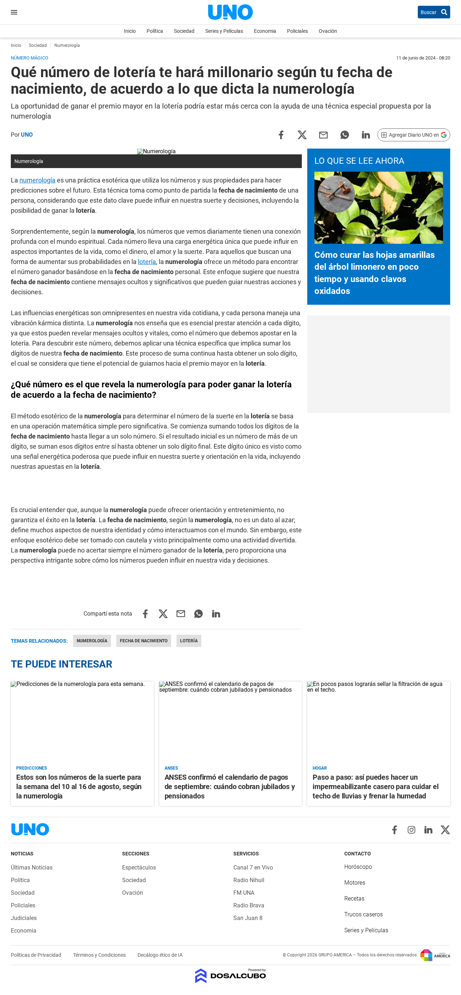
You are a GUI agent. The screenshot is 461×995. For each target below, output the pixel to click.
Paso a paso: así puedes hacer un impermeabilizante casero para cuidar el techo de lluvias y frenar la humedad (375, 786)
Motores (354, 882)
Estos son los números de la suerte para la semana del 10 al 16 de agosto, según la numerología (79, 786)
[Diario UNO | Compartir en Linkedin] (366, 134)
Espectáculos (139, 867)
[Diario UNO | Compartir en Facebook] (281, 134)
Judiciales (24, 918)
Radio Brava (248, 905)
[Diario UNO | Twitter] (445, 830)
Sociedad (184, 31)
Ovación (328, 31)
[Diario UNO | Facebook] (394, 830)
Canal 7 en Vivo (253, 867)
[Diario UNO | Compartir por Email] (323, 134)
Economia (265, 31)
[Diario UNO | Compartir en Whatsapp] (344, 134)
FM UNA (243, 892)
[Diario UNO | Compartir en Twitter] (302, 134)
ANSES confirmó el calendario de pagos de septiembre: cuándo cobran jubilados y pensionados (230, 786)
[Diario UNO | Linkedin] (428, 830)
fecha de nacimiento (143, 640)
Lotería (189, 640)
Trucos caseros (363, 914)
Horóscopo (358, 866)
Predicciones (31, 768)
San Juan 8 (248, 918)
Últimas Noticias (32, 867)
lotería (147, 261)
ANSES (171, 768)
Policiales (297, 31)
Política (155, 31)
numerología (37, 180)
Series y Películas (224, 31)
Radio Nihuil (248, 880)
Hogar (320, 768)
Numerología (92, 640)
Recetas (354, 898)
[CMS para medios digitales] (230, 976)
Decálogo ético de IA (160, 955)
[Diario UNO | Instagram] (411, 830)
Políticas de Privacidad (36, 955)
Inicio (130, 31)
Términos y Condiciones (100, 955)
